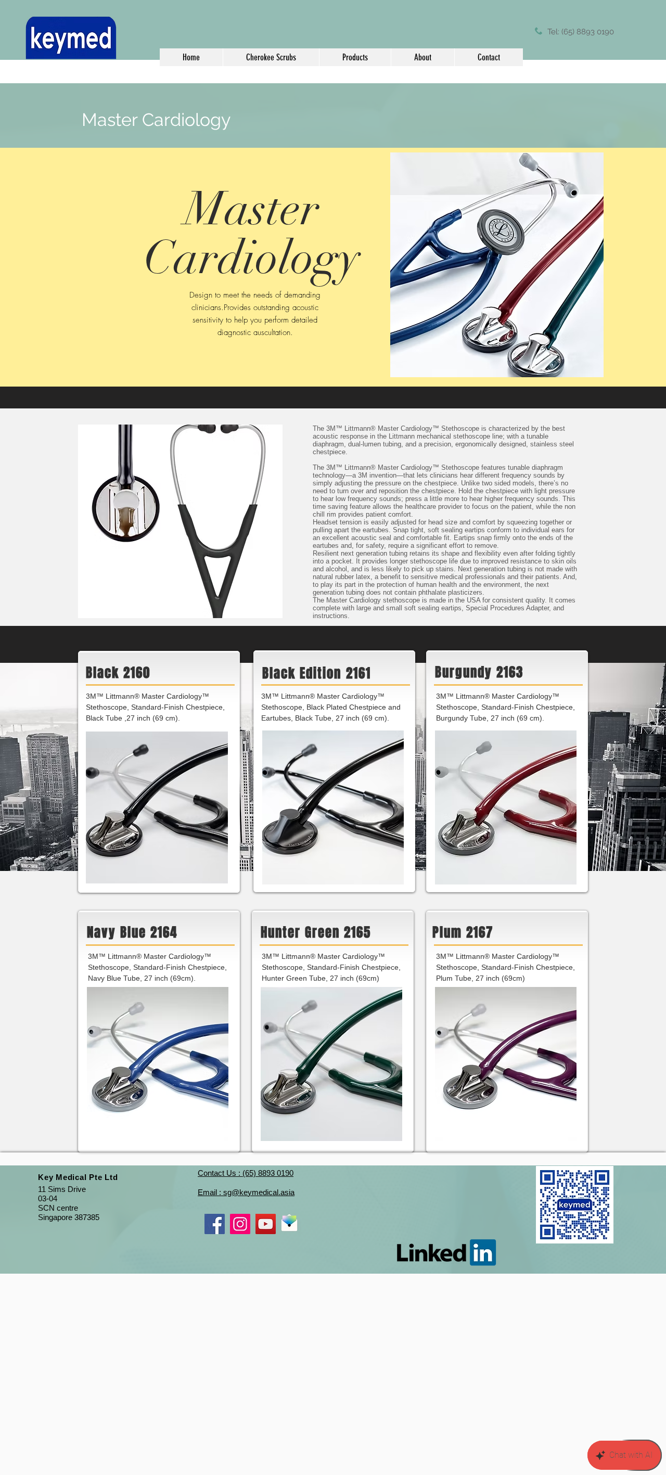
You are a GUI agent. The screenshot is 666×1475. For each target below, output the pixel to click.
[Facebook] (214, 1224)
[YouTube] (265, 1224)
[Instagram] (240, 1224)
